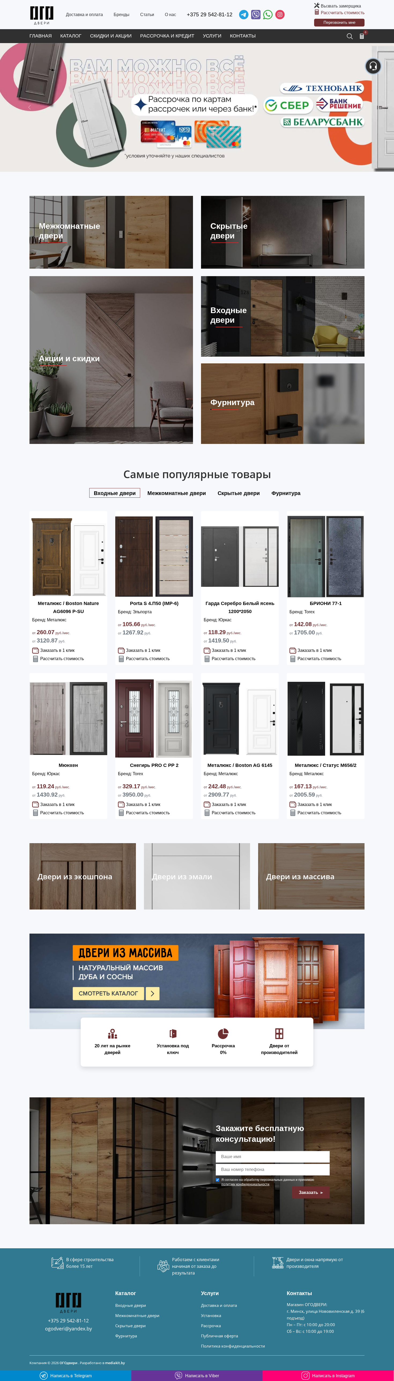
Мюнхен (68, 765)
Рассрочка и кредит (167, 36)
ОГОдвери (68, 1362)
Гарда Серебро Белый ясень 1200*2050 (240, 607)
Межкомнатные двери (137, 1315)
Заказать (309, 1192)
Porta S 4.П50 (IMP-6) (154, 603)
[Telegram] (243, 14)
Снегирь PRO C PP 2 (154, 765)
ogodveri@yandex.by (68, 1328)
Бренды (121, 14)
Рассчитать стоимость (343, 12)
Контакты (243, 36)
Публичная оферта (219, 1335)
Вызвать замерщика (341, 6)
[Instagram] (280, 14)
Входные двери (130, 1305)
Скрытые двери (130, 1325)
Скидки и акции (111, 36)
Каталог (70, 36)
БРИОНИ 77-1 (326, 603)
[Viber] (256, 14)
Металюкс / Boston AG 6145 (239, 765)
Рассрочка (211, 1325)
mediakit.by (115, 1362)
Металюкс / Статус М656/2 (325, 765)
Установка (211, 1315)
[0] (362, 36)
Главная (40, 36)
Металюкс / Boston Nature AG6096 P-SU (68, 607)
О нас (170, 14)
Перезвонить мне (339, 22)
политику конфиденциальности (245, 1184)
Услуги (212, 36)
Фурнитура (126, 1335)
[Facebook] (268, 14)
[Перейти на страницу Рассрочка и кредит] (197, 107)
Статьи (147, 14)
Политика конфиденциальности (233, 1346)
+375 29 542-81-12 (209, 14)
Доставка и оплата (84, 14)
